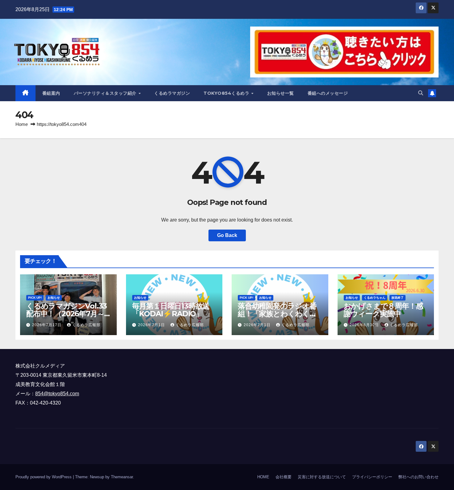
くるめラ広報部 (86, 325)
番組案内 (51, 93)
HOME (263, 477)
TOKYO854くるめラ (227, 93)
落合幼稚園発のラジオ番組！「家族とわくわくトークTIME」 (277, 313)
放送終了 (397, 297)
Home (21, 124)
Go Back (227, 235)
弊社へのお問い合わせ (418, 477)
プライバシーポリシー (372, 477)
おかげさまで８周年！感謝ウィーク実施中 (383, 309)
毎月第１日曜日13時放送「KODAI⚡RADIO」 (171, 309)
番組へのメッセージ (328, 93)
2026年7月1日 (152, 325)
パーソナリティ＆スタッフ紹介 (106, 93)
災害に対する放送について (322, 477)
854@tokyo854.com (57, 393)
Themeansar (122, 477)
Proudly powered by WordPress (44, 477)
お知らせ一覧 (280, 93)
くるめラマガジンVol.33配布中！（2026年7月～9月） (67, 313)
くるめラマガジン (172, 93)
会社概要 (283, 477)
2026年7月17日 (47, 325)
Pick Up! (35, 297)
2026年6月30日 (365, 325)
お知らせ (54, 297)
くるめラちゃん (374, 297)
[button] (420, 93)
